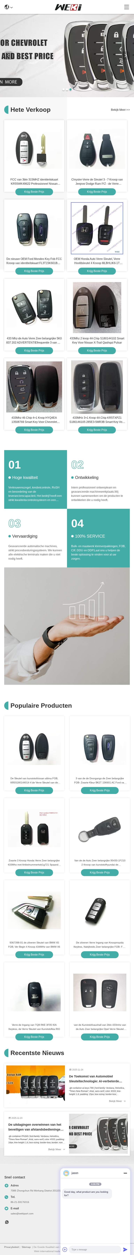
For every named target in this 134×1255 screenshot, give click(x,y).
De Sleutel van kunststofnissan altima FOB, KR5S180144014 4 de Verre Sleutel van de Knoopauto (34, 781)
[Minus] (125, 1173)
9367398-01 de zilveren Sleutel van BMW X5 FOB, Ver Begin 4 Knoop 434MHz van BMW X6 (34, 944)
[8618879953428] (6, 1223)
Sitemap (26, 1247)
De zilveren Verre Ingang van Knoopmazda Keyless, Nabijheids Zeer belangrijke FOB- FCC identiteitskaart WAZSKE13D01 (100, 945)
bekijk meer (120, 109)
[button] (63, 89)
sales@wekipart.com (22, 1213)
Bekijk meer (116, 1101)
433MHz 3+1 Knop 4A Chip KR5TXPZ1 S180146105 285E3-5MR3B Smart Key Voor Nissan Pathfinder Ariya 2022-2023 (97, 420)
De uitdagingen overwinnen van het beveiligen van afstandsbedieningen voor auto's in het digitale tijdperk (35, 1127)
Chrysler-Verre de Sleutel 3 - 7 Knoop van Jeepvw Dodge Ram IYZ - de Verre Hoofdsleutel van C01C (97, 182)
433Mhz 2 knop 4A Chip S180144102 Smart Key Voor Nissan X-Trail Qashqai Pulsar (97, 340)
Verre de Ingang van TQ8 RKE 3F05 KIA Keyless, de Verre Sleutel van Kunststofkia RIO (34, 1026)
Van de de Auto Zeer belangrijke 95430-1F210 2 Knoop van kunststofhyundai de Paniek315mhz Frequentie (99, 863)
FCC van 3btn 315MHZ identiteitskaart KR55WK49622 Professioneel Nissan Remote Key (34, 182)
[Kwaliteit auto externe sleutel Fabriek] (67, 96)
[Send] (125, 1249)
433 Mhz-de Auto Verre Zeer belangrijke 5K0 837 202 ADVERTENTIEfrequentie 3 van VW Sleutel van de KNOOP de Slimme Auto (34, 341)
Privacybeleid (11, 1247)
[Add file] (64, 1249)
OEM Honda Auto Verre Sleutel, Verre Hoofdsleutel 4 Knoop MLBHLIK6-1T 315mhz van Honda (97, 261)
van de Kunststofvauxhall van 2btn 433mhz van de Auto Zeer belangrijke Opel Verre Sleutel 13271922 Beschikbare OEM (100, 1027)
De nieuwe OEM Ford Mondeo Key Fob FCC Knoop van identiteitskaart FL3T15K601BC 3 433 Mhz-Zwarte (34, 261)
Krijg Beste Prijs (34, 191)
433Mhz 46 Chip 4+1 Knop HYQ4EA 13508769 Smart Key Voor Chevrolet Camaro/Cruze (34, 420)
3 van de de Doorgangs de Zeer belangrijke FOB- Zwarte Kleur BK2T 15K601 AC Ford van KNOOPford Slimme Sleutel (99, 781)
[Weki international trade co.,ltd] (68, 7)
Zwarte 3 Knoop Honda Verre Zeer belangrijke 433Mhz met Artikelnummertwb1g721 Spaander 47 (34, 863)
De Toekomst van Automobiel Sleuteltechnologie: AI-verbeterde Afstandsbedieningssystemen (94, 1079)
